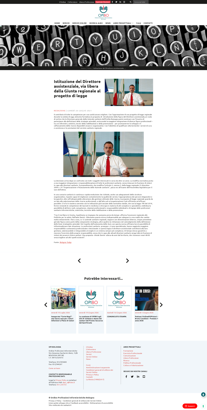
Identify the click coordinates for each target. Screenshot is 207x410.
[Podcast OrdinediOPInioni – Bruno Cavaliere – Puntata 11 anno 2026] (141, 299)
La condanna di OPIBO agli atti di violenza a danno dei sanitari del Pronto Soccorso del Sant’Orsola (85, 319)
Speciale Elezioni (103, 2)
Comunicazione (129, 355)
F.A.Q (138, 23)
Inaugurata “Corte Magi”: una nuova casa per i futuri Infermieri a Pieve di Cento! (56, 318)
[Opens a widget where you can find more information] (189, 406)
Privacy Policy (61, 380)
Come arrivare (54, 368)
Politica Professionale (132, 363)
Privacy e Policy (92, 374)
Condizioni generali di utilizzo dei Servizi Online (82, 401)
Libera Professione (86, 2)
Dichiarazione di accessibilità (101, 403)
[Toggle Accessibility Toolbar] (203, 394)
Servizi (66, 23)
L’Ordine (62, 2)
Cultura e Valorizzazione (133, 365)
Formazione (128, 351)
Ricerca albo (96, 23)
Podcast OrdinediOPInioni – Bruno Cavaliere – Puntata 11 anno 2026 (141, 318)
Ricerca (126, 360)
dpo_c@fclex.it (69, 382)
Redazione (60, 110)
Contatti (89, 377)
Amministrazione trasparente (98, 367)
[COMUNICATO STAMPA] (113, 299)
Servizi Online (79, 23)
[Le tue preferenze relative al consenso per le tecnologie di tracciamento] (203, 406)
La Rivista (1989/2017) (95, 379)
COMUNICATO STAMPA (111, 316)
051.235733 (61, 384)
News (108, 23)
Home (57, 23)
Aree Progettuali (122, 23)
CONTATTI (148, 23)
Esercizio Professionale (132, 353)
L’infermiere (73, 2)
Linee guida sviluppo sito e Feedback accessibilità (68, 403)
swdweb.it (67, 405)
